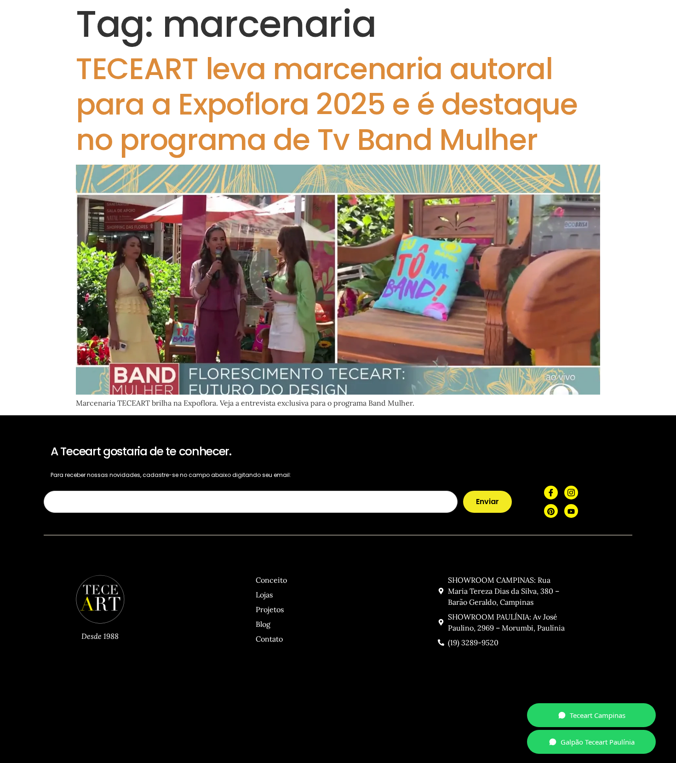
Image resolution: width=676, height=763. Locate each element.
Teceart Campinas (597, 715)
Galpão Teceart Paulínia (598, 741)
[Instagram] (571, 492)
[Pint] (551, 511)
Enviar (487, 501)
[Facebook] (551, 492)
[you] (571, 511)
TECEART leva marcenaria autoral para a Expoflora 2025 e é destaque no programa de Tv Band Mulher (327, 104)
